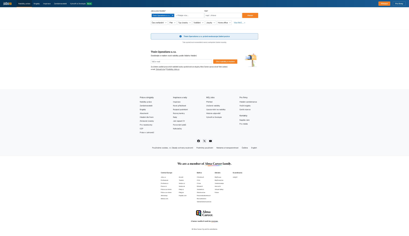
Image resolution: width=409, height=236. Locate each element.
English (254, 148)
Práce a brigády (147, 97)
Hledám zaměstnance (248, 102)
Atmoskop (164, 195)
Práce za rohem (166, 192)
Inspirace (47, 4)
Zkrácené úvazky (147, 121)
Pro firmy (399, 4)
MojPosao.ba (219, 180)
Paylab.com (182, 195)
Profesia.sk (164, 180)
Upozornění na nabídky (215, 109)
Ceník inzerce (245, 109)
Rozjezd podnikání (180, 109)
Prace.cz (164, 186)
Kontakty (243, 115)
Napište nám (244, 120)
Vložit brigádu (245, 106)
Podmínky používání (204, 148)
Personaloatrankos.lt (203, 195)
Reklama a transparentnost (227, 148)
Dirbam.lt (200, 186)
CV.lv (198, 180)
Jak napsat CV (179, 121)
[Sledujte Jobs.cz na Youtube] (210, 141)
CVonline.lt (200, 177)
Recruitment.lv (201, 198)
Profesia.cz (164, 183)
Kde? (206, 11)
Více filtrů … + (239, 23)
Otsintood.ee (201, 192)
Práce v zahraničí (147, 132)
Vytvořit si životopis (80, 4)
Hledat (250, 15)
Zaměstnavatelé (60, 4)
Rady (175, 117)
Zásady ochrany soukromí (182, 148)
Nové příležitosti (179, 106)
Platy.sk (181, 192)
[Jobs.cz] (7, 3)
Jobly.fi (235, 177)
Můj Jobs (210, 97)
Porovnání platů (179, 125)
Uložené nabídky (213, 106)
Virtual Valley (219, 189)
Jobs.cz (163, 177)
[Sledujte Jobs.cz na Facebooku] (198, 141)
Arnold (181, 177)
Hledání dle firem (146, 117)
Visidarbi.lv (200, 189)
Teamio (181, 180)
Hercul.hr (218, 186)
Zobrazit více (160, 69)
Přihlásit (384, 4)
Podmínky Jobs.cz (172, 69)
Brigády (37, 4)
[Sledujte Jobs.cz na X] (204, 141)
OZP (141, 129)
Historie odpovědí (213, 113)
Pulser (217, 192)
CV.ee (199, 183)
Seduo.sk (182, 186)
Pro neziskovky (146, 125)
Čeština (245, 148)
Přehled (209, 102)
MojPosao (218, 177)
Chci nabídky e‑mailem (225, 61)
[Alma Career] (204, 213)
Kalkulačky (177, 129)
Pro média (243, 124)
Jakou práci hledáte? (158, 11)
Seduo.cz (182, 183)
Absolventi (144, 113)
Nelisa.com (164, 198)
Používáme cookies (160, 148)
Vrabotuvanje (219, 183)
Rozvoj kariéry (179, 113)
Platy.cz (181, 189)
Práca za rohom (166, 189)
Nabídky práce (24, 4)
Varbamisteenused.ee (204, 202)
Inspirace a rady (180, 97)
